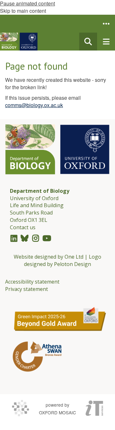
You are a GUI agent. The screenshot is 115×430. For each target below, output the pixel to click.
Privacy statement (26, 289)
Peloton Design (72, 264)
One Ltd (74, 256)
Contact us (22, 227)
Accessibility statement (32, 281)
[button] (106, 24)
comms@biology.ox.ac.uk (34, 105)
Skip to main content (23, 10)
